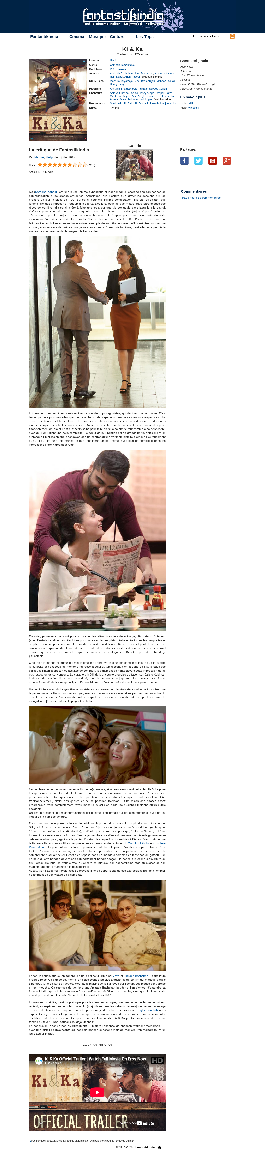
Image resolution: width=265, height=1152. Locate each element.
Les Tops (145, 36)
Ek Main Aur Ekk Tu (136, 843)
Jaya (116, 975)
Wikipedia (193, 107)
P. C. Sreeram (118, 69)
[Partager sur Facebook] (184, 160)
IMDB (191, 103)
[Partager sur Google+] (226, 160)
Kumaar (142, 88)
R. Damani (141, 103)
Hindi (113, 60)
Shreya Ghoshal (119, 93)
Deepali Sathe (164, 93)
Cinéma (76, 36)
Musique (97, 36)
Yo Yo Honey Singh (142, 93)
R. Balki (129, 103)
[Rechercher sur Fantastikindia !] (232, 36)
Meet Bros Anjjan (144, 81)
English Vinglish (147, 1010)
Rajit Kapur (116, 76)
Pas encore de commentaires (201, 197)
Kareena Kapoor (164, 73)
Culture (117, 36)
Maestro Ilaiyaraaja (121, 81)
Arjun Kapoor (132, 76)
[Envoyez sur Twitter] (198, 160)
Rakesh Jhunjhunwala (162, 103)
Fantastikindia (44, 36)
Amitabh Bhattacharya (123, 88)
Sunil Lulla (116, 103)
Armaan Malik (118, 99)
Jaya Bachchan (143, 73)
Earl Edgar (145, 99)
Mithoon (161, 81)
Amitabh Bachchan (121, 73)
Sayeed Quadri (158, 88)
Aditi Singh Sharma (143, 96)
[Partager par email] (212, 160)
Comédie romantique (122, 64)
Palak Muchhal (166, 96)
